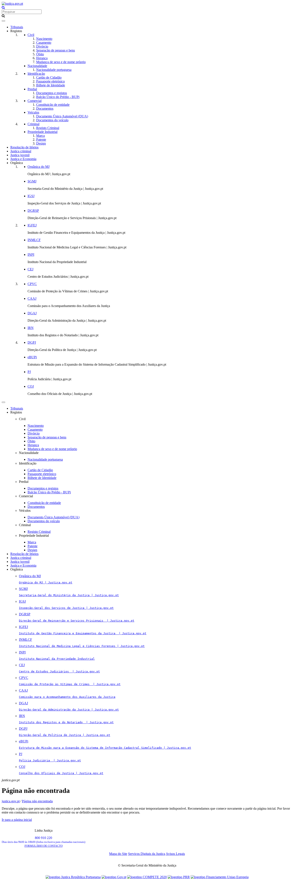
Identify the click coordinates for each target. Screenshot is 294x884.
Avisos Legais (175, 854)
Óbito (40, 54)
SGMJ (32, 181)
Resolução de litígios (24, 147)
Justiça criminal (20, 151)
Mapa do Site (118, 854)
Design (41, 143)
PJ (29, 372)
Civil (31, 35)
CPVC (32, 284)
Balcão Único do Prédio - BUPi (57, 97)
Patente (41, 139)
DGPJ (32, 342)
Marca (40, 135)
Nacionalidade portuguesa (53, 70)
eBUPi (32, 357)
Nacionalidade (37, 66)
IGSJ (31, 196)
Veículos (33, 112)
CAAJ (32, 298)
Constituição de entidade (53, 104)
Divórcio (42, 46)
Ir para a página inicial (17, 820)
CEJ (30, 269)
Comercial (35, 101)
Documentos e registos (51, 93)
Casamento (43, 42)
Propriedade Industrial (42, 132)
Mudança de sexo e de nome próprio (61, 62)
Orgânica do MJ (39, 166)
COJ (31, 386)
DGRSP (33, 210)
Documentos (44, 108)
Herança (42, 58)
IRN (31, 328)
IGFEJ (32, 225)
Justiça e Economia (23, 159)
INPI (31, 254)
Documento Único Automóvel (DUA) (62, 116)
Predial (32, 89)
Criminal (33, 124)
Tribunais (16, 27)
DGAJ (32, 313)
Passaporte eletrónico (50, 81)
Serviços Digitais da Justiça (146, 854)
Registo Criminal (47, 128)
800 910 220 (43, 839)
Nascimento (44, 39)
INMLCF (34, 240)
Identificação (36, 73)
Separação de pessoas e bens (55, 50)
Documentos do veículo (52, 120)
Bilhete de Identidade (50, 85)
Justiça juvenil (19, 155)
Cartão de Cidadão (49, 77)
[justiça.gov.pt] (12, 3)
